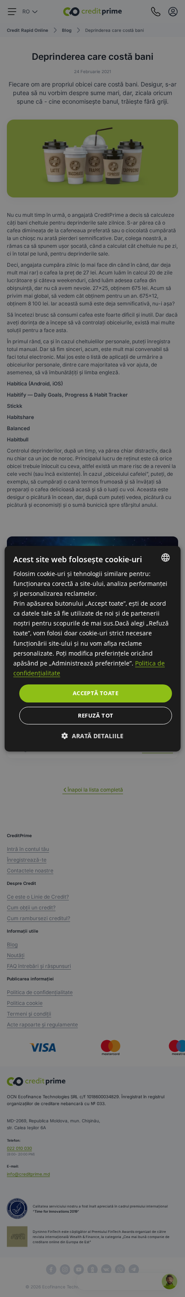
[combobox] (165, 557)
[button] (92, 736)
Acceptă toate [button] (95, 693)
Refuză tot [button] (96, 715)
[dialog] (93, 648)
